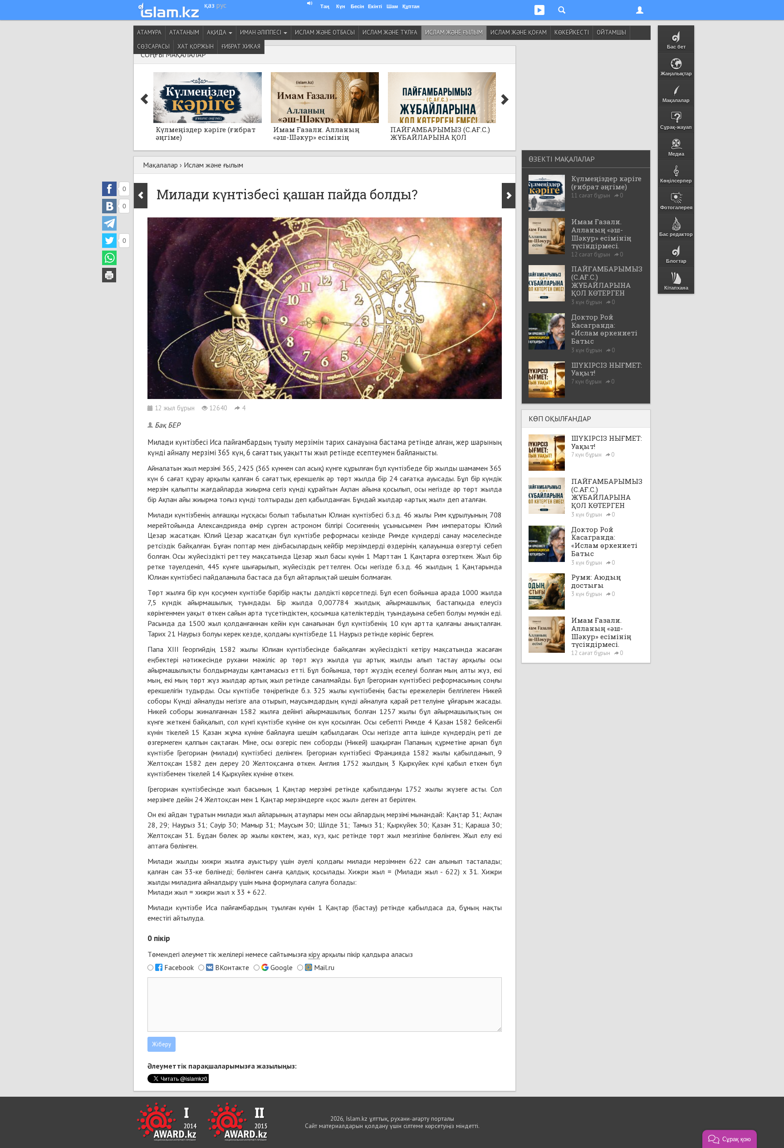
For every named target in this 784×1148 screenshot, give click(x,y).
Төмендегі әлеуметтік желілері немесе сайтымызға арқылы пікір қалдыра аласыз (280, 954)
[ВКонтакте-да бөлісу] (109, 206)
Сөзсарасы (153, 46)
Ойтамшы (611, 32)
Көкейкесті (571, 32)
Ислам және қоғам (518, 32)
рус (221, 5)
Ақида (217, 32)
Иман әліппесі (261, 32)
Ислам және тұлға (390, 32)
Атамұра (149, 32)
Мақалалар (160, 164)
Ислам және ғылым (454, 32)
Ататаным (184, 32)
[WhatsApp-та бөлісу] (109, 258)
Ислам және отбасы (325, 32)
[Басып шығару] (109, 275)
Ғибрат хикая (240, 46)
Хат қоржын (195, 46)
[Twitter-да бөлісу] (109, 240)
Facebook (179, 967)
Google (281, 967)
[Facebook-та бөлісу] (109, 189)
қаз (209, 5)
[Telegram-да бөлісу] (109, 223)
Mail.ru (324, 967)
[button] (729, 1139)
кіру (314, 954)
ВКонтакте (232, 967)
